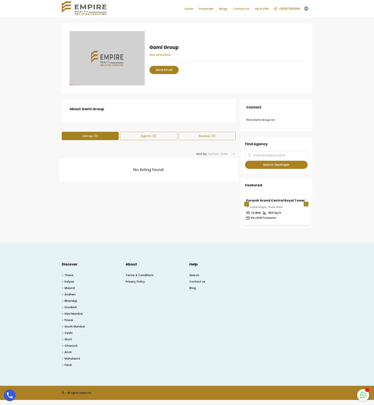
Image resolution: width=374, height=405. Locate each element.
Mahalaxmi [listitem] (72, 358)
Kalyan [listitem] (69, 282)
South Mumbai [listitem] (74, 326)
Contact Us (241, 9)
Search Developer (276, 165)
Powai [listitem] (68, 320)
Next (306, 204)
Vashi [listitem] (68, 333)
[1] (363, 395)
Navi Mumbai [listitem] (73, 314)
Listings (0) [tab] (90, 136)
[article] (276, 211)
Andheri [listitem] (69, 294)
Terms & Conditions (140, 275)
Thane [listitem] (68, 275)
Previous (246, 204)
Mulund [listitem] (69, 288)
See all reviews (160, 55)
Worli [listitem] (68, 339)
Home (189, 9)
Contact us (197, 282)
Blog (192, 288)
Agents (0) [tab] (149, 136)
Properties (206, 9)
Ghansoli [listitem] (70, 346)
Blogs (223, 9)
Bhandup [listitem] (70, 301)
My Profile (262, 9)
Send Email (164, 70)
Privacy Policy (135, 282)
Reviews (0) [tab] (207, 136)
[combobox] (221, 154)
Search (194, 275)
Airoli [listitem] (67, 352)
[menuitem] (287, 9)
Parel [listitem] (68, 365)
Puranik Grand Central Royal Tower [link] (275, 200)
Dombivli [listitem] (70, 307)
